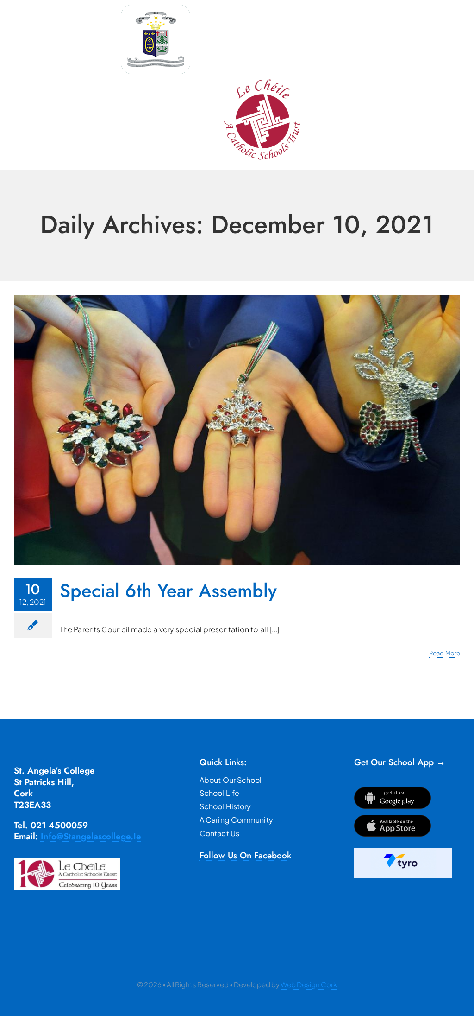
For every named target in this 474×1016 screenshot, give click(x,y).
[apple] (392, 818)
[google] (392, 790)
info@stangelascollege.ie (91, 836)
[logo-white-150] (155, 8)
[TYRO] (403, 852)
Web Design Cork (309, 984)
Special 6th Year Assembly (168, 590)
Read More (444, 653)
